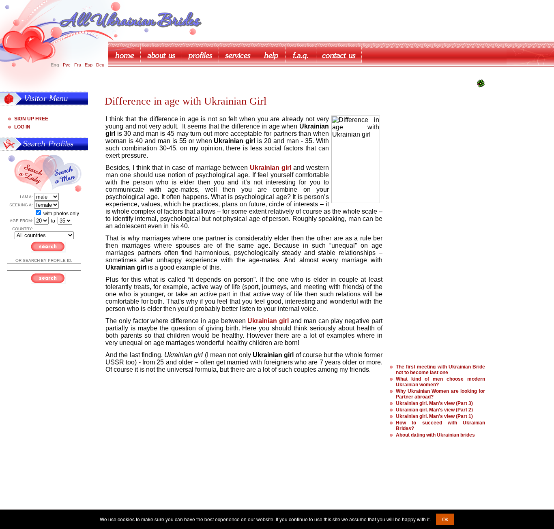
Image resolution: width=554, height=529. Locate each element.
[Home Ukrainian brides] (124, 55)
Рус (67, 64)
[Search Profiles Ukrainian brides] (200, 55)
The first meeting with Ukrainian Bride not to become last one (440, 369)
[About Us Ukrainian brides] (161, 55)
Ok (445, 519)
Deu (100, 64)
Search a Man (64, 174)
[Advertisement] (434, 237)
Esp (88, 64)
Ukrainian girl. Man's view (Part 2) (434, 410)
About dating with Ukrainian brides (435, 435)
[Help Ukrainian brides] (271, 55)
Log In (22, 127)
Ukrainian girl (268, 320)
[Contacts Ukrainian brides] (339, 55)
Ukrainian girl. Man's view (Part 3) (434, 403)
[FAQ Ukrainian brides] (301, 55)
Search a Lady (28, 174)
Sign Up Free (31, 119)
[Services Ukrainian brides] (238, 55)
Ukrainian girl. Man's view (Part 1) (434, 416)
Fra (77, 64)
